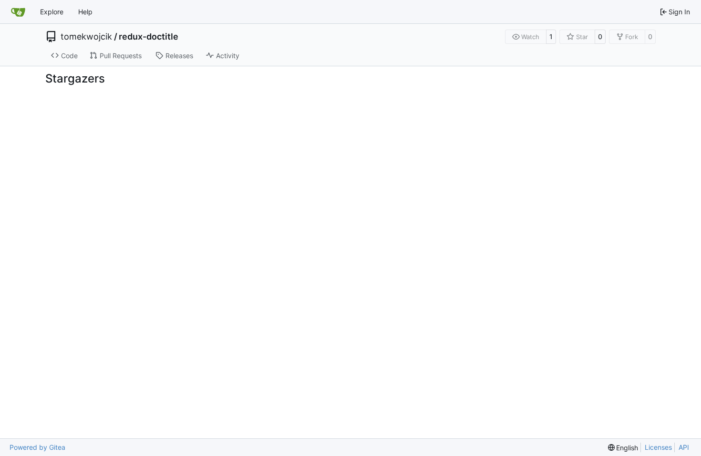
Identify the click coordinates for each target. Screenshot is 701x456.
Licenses (658, 447)
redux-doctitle (148, 36)
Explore (51, 12)
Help (85, 12)
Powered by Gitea (37, 447)
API (684, 447)
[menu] (623, 448)
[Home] (18, 12)
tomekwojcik (86, 36)
